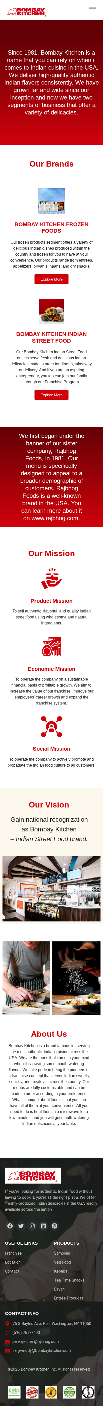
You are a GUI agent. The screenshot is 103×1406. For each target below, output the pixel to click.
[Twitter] (21, 1226)
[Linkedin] (43, 1226)
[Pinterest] (55, 1226)
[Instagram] (32, 1226)
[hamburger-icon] (92, 8)
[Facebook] (10, 1226)
